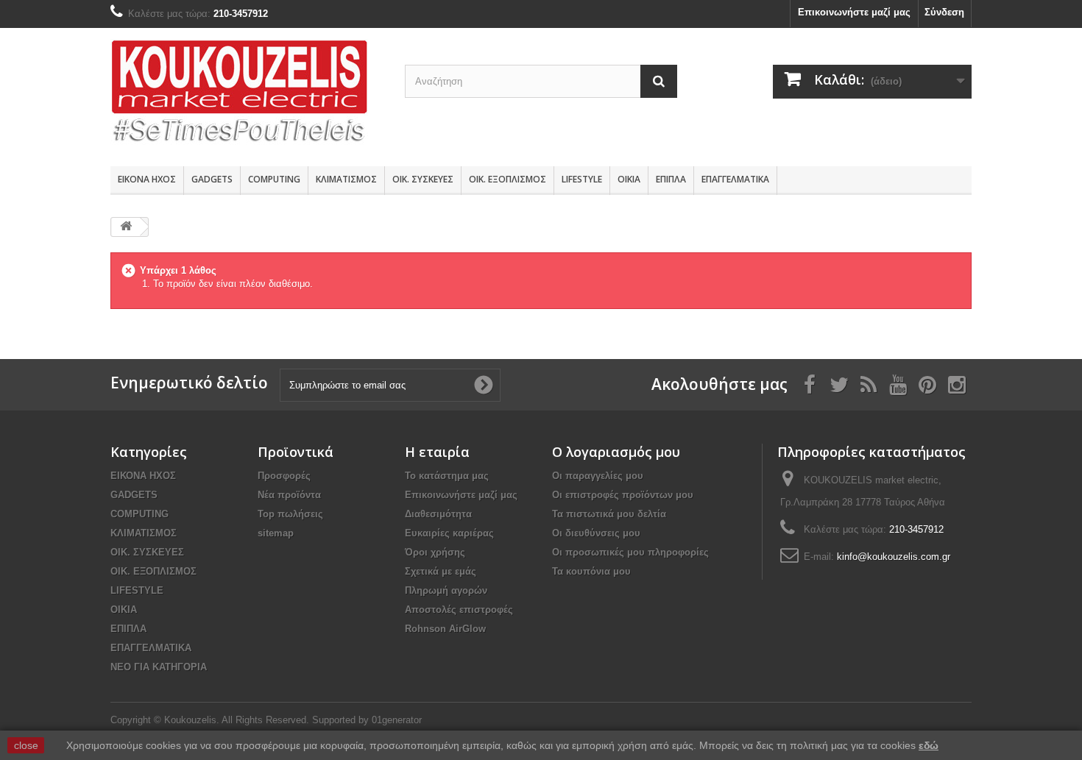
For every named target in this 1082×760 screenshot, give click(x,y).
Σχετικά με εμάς (440, 571)
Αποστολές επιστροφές (459, 609)
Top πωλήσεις (290, 513)
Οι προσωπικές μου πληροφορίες (630, 552)
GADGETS (212, 179)
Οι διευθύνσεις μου (596, 533)
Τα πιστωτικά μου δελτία (609, 513)
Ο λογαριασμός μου (616, 452)
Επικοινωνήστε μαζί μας (854, 12)
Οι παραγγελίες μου (597, 475)
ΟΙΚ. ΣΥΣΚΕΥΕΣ (422, 179)
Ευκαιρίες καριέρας (449, 533)
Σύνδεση (944, 12)
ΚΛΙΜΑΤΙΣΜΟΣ (346, 179)
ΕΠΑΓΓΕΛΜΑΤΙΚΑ (735, 179)
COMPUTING (274, 179)
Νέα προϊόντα (289, 494)
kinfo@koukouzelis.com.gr (893, 556)
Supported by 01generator (367, 719)
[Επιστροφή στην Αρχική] (126, 227)
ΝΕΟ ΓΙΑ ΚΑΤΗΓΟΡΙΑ (158, 666)
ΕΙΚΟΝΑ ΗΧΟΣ (147, 179)
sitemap (276, 533)
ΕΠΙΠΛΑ (671, 179)
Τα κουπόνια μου (591, 571)
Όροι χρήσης (435, 552)
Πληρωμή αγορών (446, 590)
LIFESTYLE (582, 179)
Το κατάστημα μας (447, 475)
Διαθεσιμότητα (438, 513)
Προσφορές (284, 475)
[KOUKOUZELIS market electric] (246, 93)
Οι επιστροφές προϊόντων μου (622, 494)
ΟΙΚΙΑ (629, 179)
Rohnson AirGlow (445, 628)
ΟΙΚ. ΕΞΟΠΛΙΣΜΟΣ (507, 179)
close (26, 745)
